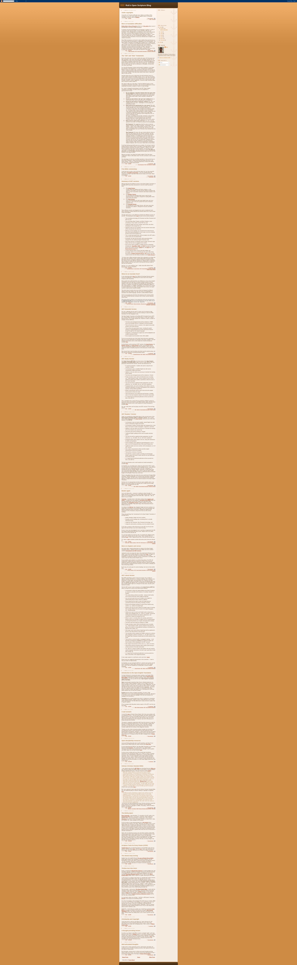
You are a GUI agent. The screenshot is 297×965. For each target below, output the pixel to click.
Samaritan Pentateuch (151, 303)
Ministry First (143, 781)
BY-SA (142, 253)
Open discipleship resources (131, 740)
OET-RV (137, 486)
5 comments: (150, 163)
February (162, 40)
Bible (136, 707)
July (161, 31)
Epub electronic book (130, 248)
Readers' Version (132, 194)
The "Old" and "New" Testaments (133, 56)
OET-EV (144, 354)
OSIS (148, 247)
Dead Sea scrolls (130, 303)
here (137, 216)
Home (138, 957)
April (161, 36)
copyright (153, 19)
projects (131, 747)
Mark (127, 892)
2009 (160, 42)
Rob (167, 47)
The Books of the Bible (145, 500)
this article (145, 26)
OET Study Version (128, 359)
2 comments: (150, 353)
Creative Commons (135, 253)
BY (146, 253)
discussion (124, 819)
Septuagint (148, 304)
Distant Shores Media (145, 953)
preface (149, 770)
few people (145, 822)
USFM (140, 247)
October (162, 28)
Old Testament (149, 164)
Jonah (148, 657)
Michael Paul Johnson (137, 870)
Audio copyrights (127, 12)
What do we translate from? (131, 274)
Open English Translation (142, 51)
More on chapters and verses (131, 546)
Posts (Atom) (131, 960)
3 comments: (150, 706)
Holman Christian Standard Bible (132, 766)
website (140, 891)
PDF (144, 246)
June (161, 33)
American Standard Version (132, 874)
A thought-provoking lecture (131, 930)
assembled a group (133, 502)
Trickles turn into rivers (129, 868)
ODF (139, 246)
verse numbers (153, 543)
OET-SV (138, 409)
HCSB (137, 808)
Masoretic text (143, 303)
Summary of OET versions (130, 181)
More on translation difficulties (132, 24)
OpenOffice (134, 246)
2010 (160, 27)
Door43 (123, 898)
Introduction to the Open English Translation (136, 673)
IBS (137, 542)
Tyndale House (125, 847)
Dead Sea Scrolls (127, 300)
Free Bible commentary (129, 169)
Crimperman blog (126, 816)
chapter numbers (133, 542)
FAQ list (131, 507)
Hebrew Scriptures (137, 303)
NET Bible (137, 768)
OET (136, 51)
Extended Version (132, 204)
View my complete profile (164, 57)
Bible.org (153, 768)
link (128, 539)
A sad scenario (126, 712)
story (128, 714)
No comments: (150, 18)
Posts (161, 62)
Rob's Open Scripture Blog (138, 5)
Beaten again (126, 491)
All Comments (163, 64)
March (161, 38)
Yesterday (124, 499)
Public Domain (151, 254)
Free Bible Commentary (132, 172)
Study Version (131, 199)
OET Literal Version (128, 575)
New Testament (141, 164)
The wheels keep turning (130, 855)
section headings (149, 542)
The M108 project (127, 813)
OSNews (137, 17)
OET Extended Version (129, 309)
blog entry (148, 744)
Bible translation (132, 51)
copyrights (134, 808)
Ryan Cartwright (125, 815)
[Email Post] (154, 18)
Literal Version (131, 188)
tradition (153, 164)
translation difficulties (151, 51)
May (161, 35)
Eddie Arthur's (129, 26)
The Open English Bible (141, 889)
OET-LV (144, 668)
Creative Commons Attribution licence (141, 893)
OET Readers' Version (129, 414)
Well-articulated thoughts (130, 944)
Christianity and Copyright (130, 919)
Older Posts (152, 957)
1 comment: (151, 267)
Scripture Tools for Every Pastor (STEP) (135, 845)
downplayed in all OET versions (133, 550)
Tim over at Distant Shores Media (145, 858)
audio (150, 19)
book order (127, 542)
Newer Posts (125, 957)
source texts (153, 304)
